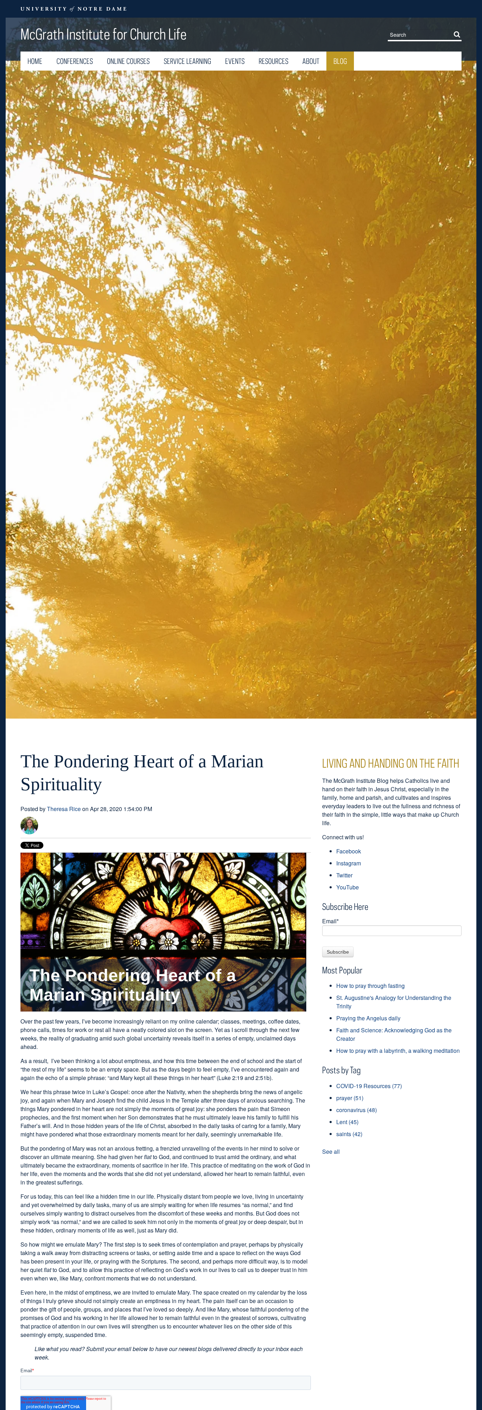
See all (331, 1151)
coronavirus (356, 1110)
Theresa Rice (64, 809)
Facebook (348, 851)
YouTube (347, 887)
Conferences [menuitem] (74, 61)
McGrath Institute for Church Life (103, 34)
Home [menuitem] (35, 61)
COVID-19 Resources (369, 1086)
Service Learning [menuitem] (187, 61)
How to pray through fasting (370, 986)
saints (349, 1134)
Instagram (348, 863)
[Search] (458, 34)
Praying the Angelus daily (368, 1018)
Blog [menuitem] (340, 61)
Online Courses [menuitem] (128, 61)
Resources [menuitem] (273, 61)
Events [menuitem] (235, 61)
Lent (347, 1122)
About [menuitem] (310, 61)
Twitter (344, 875)
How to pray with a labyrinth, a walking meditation (398, 1050)
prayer (349, 1098)
